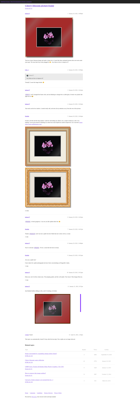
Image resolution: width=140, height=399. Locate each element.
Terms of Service (48, 393)
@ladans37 (32, 233)
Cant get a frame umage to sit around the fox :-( (39, 380)
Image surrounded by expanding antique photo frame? (41, 353)
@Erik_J (27, 94)
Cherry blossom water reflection (34, 360)
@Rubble (27, 221)
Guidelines (39, 393)
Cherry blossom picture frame (39, 5)
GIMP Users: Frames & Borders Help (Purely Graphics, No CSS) (44, 366)
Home (26, 393)
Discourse (34, 396)
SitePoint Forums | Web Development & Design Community (16, 1)
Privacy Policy (58, 393)
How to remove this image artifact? (35, 373)
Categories (32, 393)
